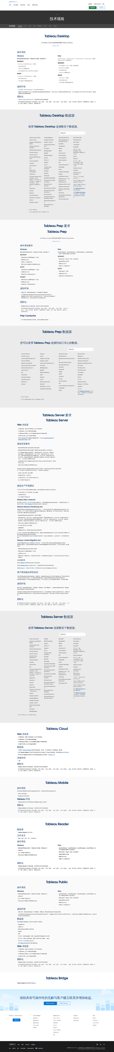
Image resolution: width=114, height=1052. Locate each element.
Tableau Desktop (27, 750)
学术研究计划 (56, 1032)
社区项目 (55, 1027)
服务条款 (14, 1048)
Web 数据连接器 (79, 188)
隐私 (18, 1048)
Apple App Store (48, 438)
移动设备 (39, 26)
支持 (94, 1015)
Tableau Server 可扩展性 (27, 565)
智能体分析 (35, 1018)
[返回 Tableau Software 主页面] (14, 1)
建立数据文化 (36, 1020)
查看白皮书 (52, 754)
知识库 (94, 1018)
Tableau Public (56, 1018)
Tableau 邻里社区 (57, 1030)
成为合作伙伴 (76, 1020)
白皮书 (23, 568)
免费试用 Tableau (50, 1003)
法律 (10, 1048)
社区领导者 (55, 1022)
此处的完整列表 (65, 752)
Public (50, 26)
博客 (22, 1044)
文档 (23, 462)
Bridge (55, 26)
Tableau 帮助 (95, 1022)
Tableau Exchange (80, 192)
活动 (54, 1034)
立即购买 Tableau (63, 1003)
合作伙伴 (75, 1015)
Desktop (20, 26)
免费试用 (16, 1020)
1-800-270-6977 (97, 3)
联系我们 (90, 3)
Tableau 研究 (36, 1025)
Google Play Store (22, 439)
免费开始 (93, 7)
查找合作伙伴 (76, 1018)
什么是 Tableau (36, 1015)
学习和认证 (95, 1020)
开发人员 (27, 1044)
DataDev (55, 1025)
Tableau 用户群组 (57, 1020)
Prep (25, 26)
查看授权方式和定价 (56, 45)
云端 (34, 26)
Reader (45, 26)
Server (29, 26)
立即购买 (101, 7)
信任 (18, 1044)
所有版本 (94, 1025)
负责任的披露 (23, 1048)
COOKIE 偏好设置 (30, 1048)
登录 (103, 3)
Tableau (30, 504)
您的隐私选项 (40, 1048)
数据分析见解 (36, 1022)
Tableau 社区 (56, 1015)
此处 (62, 544)
